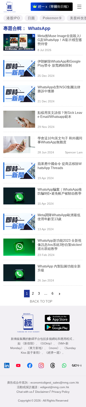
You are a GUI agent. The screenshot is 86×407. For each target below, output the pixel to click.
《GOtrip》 (46, 343)
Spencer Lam (74, 152)
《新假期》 (28, 343)
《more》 (53, 348)
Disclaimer (42, 391)
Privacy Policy (61, 391)
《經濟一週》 (53, 352)
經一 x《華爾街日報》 (54, 6)
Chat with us (24, 391)
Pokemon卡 (52, 18)
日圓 (31, 18)
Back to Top (41, 301)
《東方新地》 (35, 348)
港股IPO (13, 18)
